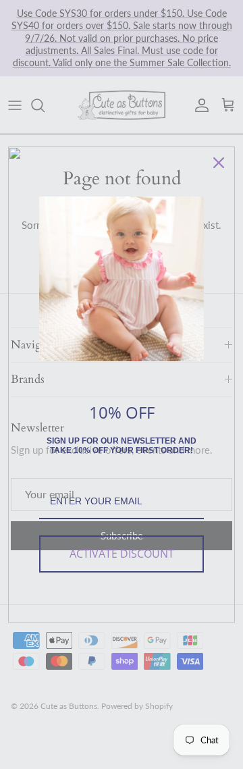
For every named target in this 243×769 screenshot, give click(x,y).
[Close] (218, 163)
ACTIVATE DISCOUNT (122, 553)
